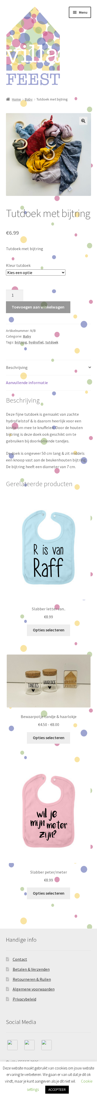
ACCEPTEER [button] (57, 1089)
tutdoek (51, 342)
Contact (20, 959)
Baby (29, 99)
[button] (83, 121)
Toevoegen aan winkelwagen (38, 307)
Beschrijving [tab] (17, 367)
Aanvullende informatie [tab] (27, 382)
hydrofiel (36, 342)
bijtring (21, 342)
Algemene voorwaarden (34, 989)
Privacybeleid (24, 999)
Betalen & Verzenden (31, 969)
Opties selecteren (48, 629)
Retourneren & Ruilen (32, 979)
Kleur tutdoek (18, 265)
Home (16, 99)
